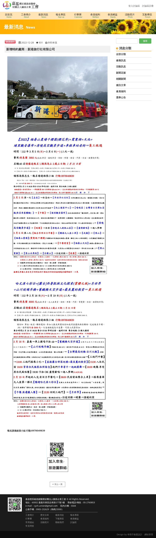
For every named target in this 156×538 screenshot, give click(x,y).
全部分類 (121, 54)
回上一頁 (58, 484)
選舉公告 (121, 97)
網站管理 (148, 534)
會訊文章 (121, 85)
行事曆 (28, 518)
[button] (26, 16)
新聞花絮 (121, 72)
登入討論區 (134, 5)
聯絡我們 (59, 522)
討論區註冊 (148, 5)
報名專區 (74, 514)
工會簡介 (29, 514)
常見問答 (29, 525)
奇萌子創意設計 (134, 534)
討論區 (73, 522)
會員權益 (74, 518)
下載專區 (59, 518)
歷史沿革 (44, 514)
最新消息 (59, 514)
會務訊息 (121, 60)
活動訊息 (121, 66)
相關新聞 (121, 78)
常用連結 (29, 522)
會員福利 (121, 91)
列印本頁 (52, 42)
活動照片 (44, 522)
